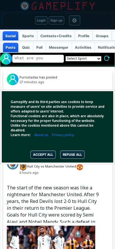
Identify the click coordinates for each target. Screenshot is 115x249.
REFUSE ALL (72, 155)
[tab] (10, 35)
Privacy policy (63, 135)
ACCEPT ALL (43, 155)
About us (41, 135)
